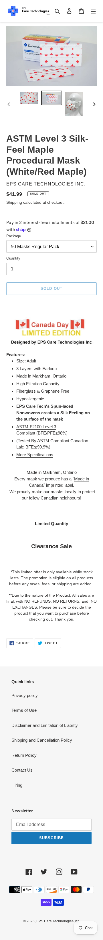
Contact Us (22, 770)
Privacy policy (24, 695)
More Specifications (34, 454)
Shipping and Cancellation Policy (41, 740)
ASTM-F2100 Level (35, 426)
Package (13, 236)
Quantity (13, 258)
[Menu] (93, 11)
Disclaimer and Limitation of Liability (44, 725)
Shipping (14, 202)
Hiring (16, 785)
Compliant (25, 433)
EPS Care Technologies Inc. (58, 921)
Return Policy (24, 755)
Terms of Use (24, 710)
